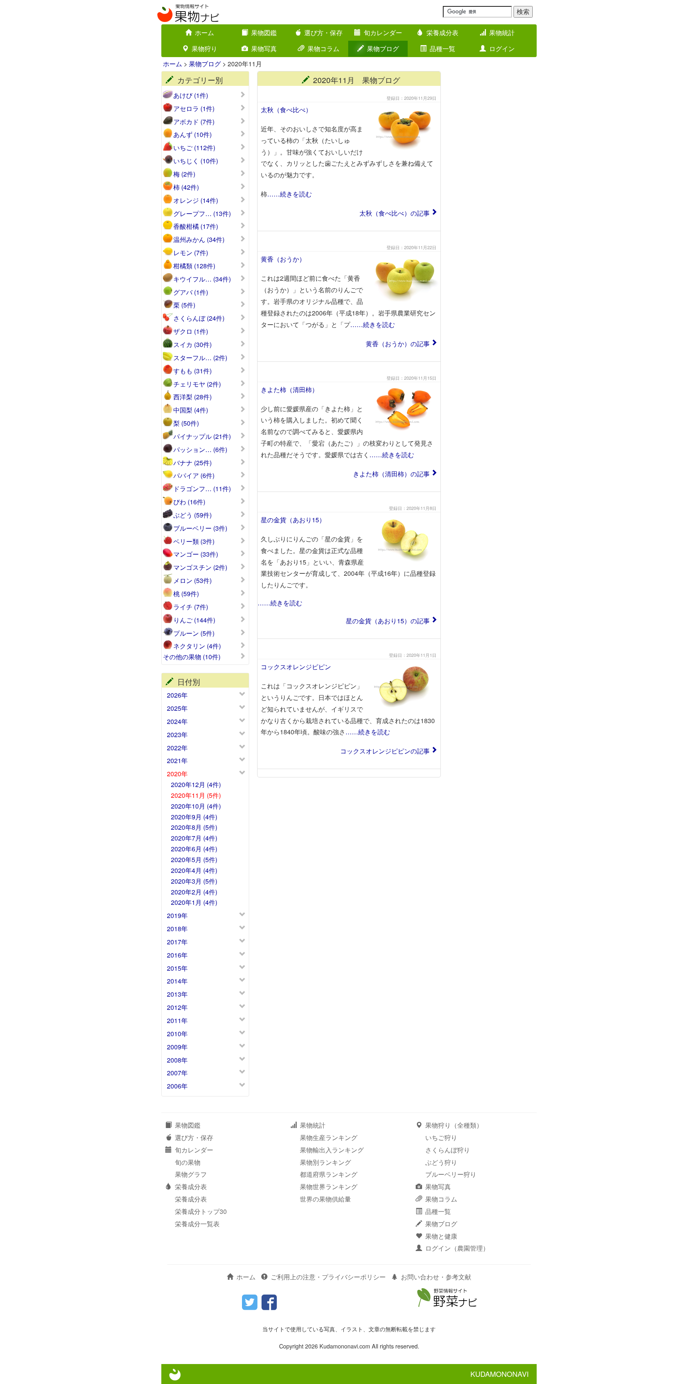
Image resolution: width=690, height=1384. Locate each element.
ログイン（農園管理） (457, 1248)
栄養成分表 (442, 32)
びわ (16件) (189, 502)
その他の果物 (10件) (191, 656)
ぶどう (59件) (192, 515)
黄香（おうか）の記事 (398, 343)
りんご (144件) (194, 620)
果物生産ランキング (328, 1137)
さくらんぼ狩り (447, 1149)
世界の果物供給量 (325, 1199)
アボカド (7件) (193, 121)
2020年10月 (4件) (196, 806)
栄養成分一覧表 (197, 1223)
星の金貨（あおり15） (293, 519)
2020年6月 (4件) (194, 848)
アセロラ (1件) (193, 108)
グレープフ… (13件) (202, 213)
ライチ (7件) (190, 607)
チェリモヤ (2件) (197, 384)
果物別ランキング (325, 1162)
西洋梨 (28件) (192, 397)
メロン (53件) (192, 580)
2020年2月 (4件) (194, 891)
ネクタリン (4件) (197, 646)
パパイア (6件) (193, 475)
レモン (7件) (190, 252)
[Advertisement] (493, 191)
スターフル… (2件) (200, 357)
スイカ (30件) (192, 344)
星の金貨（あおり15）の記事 (388, 620)
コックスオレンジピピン (296, 666)
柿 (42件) (186, 187)
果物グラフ (191, 1174)
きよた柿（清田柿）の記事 (391, 473)
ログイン (502, 48)
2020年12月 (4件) (196, 784)
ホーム (204, 32)
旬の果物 (187, 1162)
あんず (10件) (192, 134)
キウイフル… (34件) (202, 279)
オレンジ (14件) (195, 200)
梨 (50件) (186, 423)
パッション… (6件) (200, 449)
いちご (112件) (194, 147)
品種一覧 (442, 48)
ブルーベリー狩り (450, 1174)
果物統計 (502, 32)
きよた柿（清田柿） (289, 389)
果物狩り (204, 48)
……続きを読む (289, 193)
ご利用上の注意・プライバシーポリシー (328, 1276)
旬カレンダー (383, 32)
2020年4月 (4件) (194, 870)
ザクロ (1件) (190, 331)
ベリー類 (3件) (193, 541)
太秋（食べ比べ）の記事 (394, 213)
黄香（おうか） (283, 259)
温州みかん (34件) (198, 239)
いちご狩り (441, 1137)
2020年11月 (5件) (196, 795)
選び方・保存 (323, 32)
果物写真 (264, 48)
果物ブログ (383, 48)
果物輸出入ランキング (332, 1149)
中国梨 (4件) (190, 410)
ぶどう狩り (441, 1162)
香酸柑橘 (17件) (195, 226)
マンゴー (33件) (195, 554)
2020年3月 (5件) (194, 881)
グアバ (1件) (190, 292)
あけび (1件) (190, 95)
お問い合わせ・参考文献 (436, 1276)
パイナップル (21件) (202, 436)
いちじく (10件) (195, 161)
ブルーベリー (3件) (200, 528)
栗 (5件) (184, 305)
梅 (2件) (184, 174)
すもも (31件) (192, 371)
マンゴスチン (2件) (200, 567)
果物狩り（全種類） (454, 1125)
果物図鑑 (264, 32)
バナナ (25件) (192, 462)
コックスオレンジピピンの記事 (385, 750)
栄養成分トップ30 (201, 1211)
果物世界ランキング (328, 1186)
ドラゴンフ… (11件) (202, 488)
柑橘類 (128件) (194, 266)
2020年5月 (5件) (194, 859)
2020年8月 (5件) (194, 827)
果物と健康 (441, 1236)
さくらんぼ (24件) (198, 318)
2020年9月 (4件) (194, 816)
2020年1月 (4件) (194, 902)
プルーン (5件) (193, 633)
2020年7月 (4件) (194, 838)
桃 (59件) (186, 593)
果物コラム (323, 48)
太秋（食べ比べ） (286, 109)
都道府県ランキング (328, 1174)
